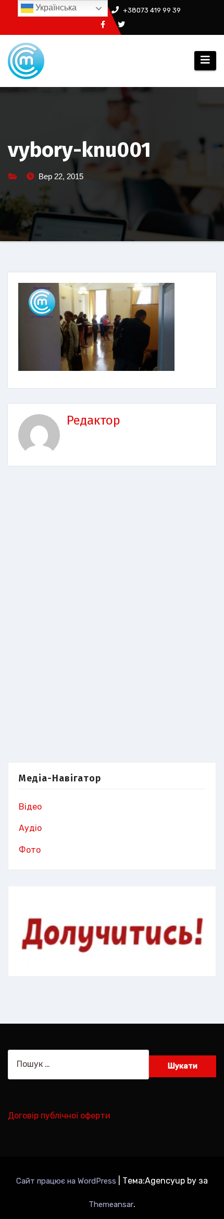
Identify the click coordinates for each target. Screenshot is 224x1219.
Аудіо (30, 828)
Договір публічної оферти (59, 1116)
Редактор (93, 420)
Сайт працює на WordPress (67, 1181)
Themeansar (111, 1204)
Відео (30, 807)
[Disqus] (112, 616)
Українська (55, 7)
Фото (30, 850)
